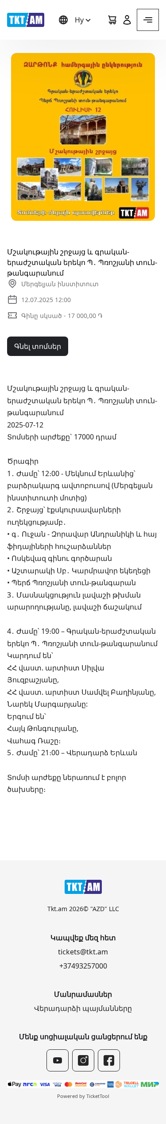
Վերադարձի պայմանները (83, 1008)
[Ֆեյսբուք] (109, 1060)
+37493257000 (83, 965)
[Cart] (112, 20)
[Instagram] (83, 1060)
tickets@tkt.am (83, 951)
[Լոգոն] (25, 20)
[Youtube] (57, 1060)
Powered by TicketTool (83, 1096)
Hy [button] (79, 20)
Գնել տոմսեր (37, 346)
